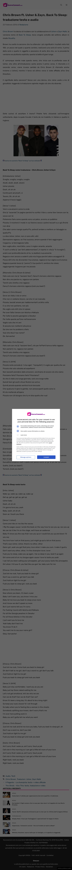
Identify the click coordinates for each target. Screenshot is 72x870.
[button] (36, 435)
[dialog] (36, 435)
